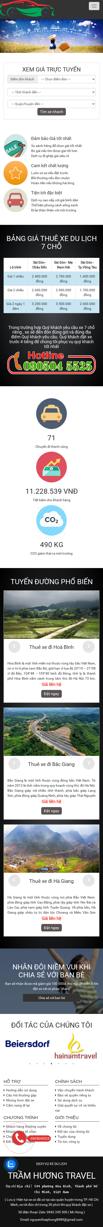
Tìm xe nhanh (51, 111)
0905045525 (40, 1138)
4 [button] (51, 1063)
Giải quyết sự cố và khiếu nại (75, 1107)
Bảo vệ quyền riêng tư (74, 1095)
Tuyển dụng (66, 1136)
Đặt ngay (49, 693)
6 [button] (65, 1063)
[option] (28, 1043)
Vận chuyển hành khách (75, 1090)
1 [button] (30, 1063)
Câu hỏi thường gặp (21, 1095)
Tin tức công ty (68, 1142)
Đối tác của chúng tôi (73, 1131)
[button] (8, 36)
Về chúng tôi (66, 1126)
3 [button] (44, 1063)
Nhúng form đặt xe (20, 1100)
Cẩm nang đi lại (18, 1105)
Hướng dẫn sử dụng (21, 1090)
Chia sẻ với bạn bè (51, 998)
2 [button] (37, 1063)
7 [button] (73, 1063)
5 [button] (58, 1063)
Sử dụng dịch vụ (69, 1100)
